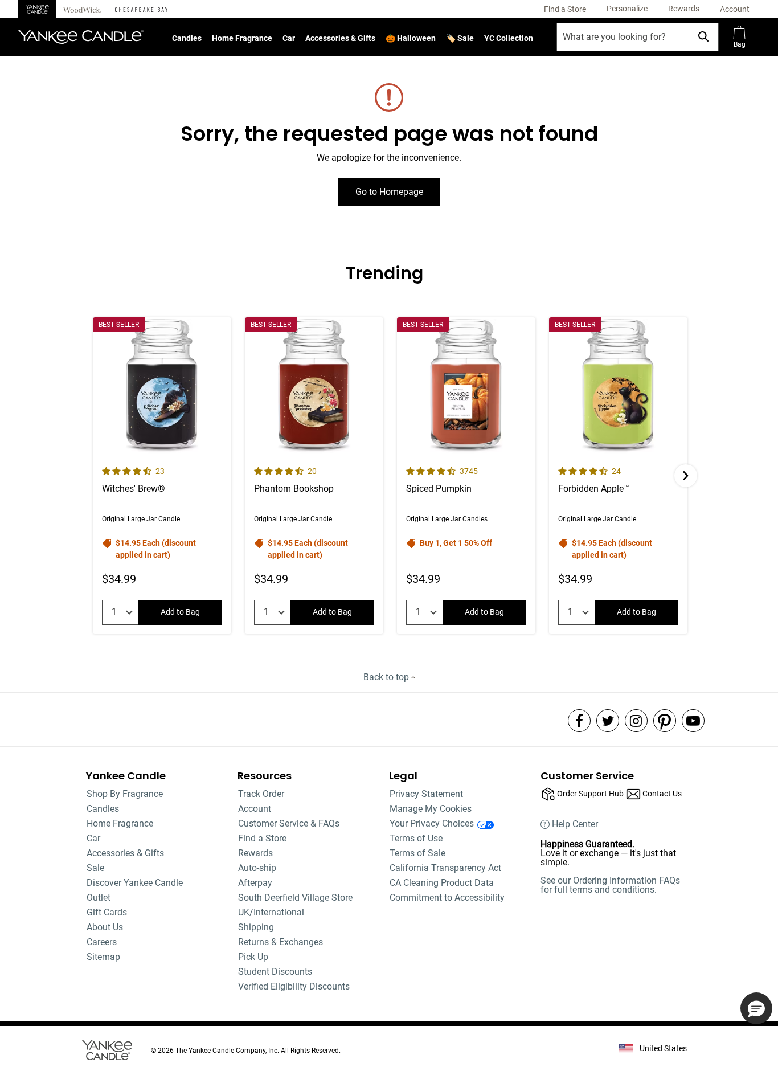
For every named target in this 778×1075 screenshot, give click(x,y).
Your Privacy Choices (432, 823)
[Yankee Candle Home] (37, 9)
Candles (187, 38)
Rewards (255, 853)
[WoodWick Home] (82, 9)
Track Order (261, 793)
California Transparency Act (445, 868)
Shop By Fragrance (125, 793)
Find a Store (262, 838)
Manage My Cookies (431, 808)
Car (288, 38)
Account (254, 808)
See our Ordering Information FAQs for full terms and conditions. (610, 885)
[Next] (685, 475)
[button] (627, 9)
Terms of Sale (417, 853)
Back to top (387, 677)
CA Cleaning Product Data (442, 882)
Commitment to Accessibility (447, 897)
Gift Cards (107, 912)
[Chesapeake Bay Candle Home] (141, 9)
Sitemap (103, 956)
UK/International (271, 912)
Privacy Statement (426, 793)
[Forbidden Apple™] (618, 475)
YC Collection (508, 38)
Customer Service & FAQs (288, 823)
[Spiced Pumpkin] (466, 475)
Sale (95, 868)
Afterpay (255, 882)
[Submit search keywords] (703, 36)
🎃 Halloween (411, 38)
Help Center (575, 824)
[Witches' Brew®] (162, 475)
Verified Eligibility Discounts (294, 986)
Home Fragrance (242, 38)
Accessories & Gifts (340, 38)
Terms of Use (416, 838)
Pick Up (253, 956)
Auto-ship (257, 868)
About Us (105, 927)
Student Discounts (275, 971)
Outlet (98, 897)
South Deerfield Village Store (295, 897)
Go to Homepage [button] (389, 191)
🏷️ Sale (460, 38)
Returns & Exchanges (280, 942)
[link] (565, 9)
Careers (102, 942)
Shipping (256, 927)
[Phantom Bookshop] (314, 475)
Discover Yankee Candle (135, 882)
